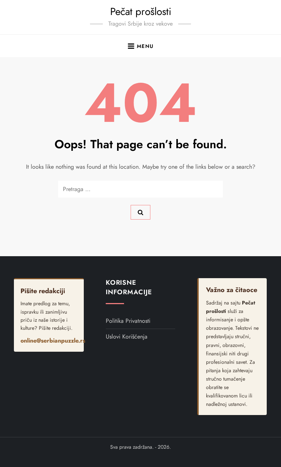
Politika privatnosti (128, 321)
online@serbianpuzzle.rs (52, 340)
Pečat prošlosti (140, 11)
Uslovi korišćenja (126, 336)
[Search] (140, 212)
